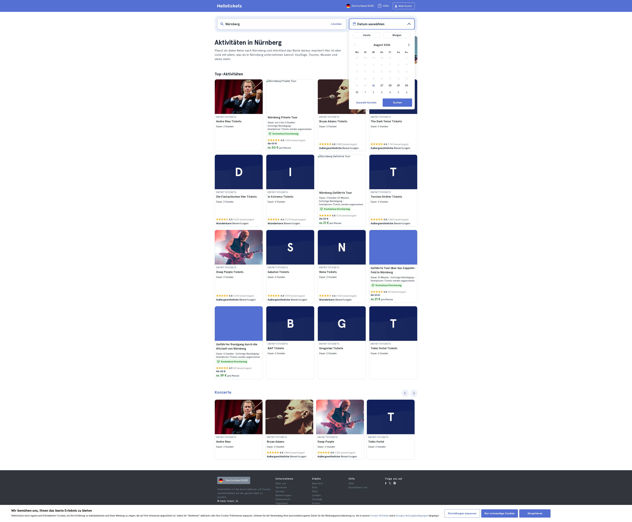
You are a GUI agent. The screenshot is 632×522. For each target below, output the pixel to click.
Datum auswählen (370, 24)
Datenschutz (283, 499)
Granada (317, 499)
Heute (366, 35)
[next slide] (413, 393)
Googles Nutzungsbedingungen (412, 515)
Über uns (281, 483)
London (316, 495)
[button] (239, 115)
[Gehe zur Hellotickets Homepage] (230, 5)
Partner (280, 491)
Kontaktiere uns (358, 487)
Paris (315, 491)
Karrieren (281, 487)
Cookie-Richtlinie (379, 515)
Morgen (397, 35)
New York (317, 483)
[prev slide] (405, 393)
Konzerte (223, 392)
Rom (314, 487)
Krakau (316, 503)
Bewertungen (283, 495)
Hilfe (351, 483)
